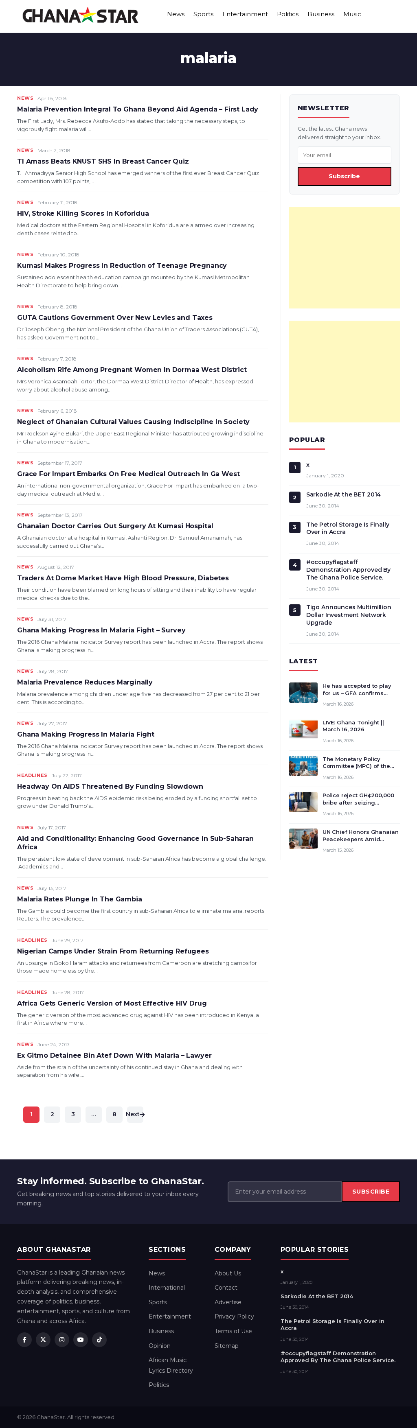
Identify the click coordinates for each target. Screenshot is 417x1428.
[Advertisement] (344, 257)
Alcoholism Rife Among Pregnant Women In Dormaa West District (131, 370)
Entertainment (245, 14)
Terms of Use (233, 1331)
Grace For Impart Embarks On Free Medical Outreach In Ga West (128, 474)
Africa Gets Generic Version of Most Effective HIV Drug (111, 1003)
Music (352, 14)
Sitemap (227, 1345)
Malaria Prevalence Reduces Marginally (85, 682)
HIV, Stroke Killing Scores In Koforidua (83, 213)
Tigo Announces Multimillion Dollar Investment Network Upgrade (348, 615)
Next (133, 1114)
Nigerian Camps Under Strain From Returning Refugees (113, 951)
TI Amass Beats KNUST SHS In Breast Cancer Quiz (103, 161)
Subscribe (344, 176)
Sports (203, 14)
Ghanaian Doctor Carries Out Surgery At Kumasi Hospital (115, 526)
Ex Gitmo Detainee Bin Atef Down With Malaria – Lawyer (114, 1055)
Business (320, 14)
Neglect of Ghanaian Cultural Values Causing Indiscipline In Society (133, 422)
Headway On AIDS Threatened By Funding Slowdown (110, 786)
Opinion (160, 1345)
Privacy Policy (234, 1316)
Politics (287, 14)
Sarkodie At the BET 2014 (343, 494)
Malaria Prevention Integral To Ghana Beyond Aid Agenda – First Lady (137, 109)
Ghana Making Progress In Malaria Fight (85, 734)
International (167, 1287)
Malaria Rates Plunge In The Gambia (79, 899)
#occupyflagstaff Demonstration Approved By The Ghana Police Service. (348, 569)
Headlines (32, 775)
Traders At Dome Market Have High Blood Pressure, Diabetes (123, 578)
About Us (228, 1273)
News (175, 14)
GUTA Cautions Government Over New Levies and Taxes (115, 317)
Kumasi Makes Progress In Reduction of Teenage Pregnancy (122, 265)
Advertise (228, 1302)
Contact (226, 1287)
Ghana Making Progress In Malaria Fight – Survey (101, 630)
